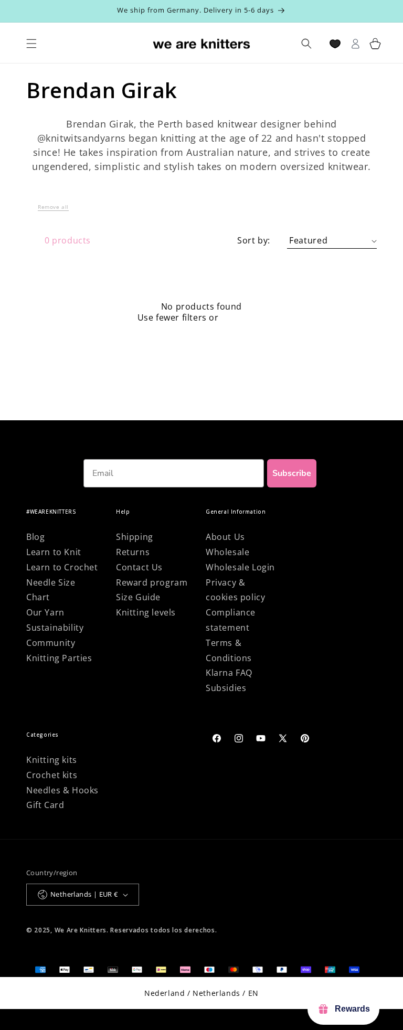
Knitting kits (51, 760)
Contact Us (139, 567)
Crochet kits (51, 775)
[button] (53, 209)
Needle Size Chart (51, 590)
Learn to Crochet (62, 567)
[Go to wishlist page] (335, 43)
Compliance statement (231, 620)
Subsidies (226, 688)
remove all (243, 317)
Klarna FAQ (229, 672)
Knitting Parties (59, 658)
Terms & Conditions (229, 650)
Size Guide (138, 597)
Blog (35, 537)
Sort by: (253, 240)
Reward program (151, 582)
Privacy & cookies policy (235, 590)
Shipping (134, 537)
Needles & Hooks (62, 790)
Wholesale (227, 552)
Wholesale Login (240, 567)
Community (50, 643)
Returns (133, 552)
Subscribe (291, 473)
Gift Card (45, 805)
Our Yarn (45, 612)
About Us (225, 537)
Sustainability (54, 627)
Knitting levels (146, 612)
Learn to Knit (53, 552)
